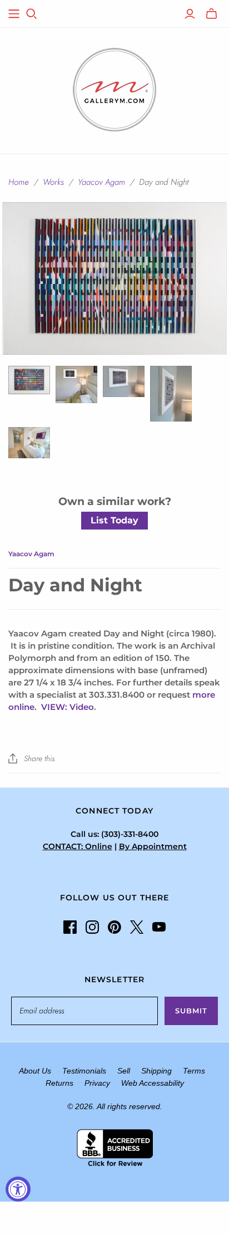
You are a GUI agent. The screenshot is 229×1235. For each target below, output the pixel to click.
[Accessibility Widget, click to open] (18, 1189)
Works (53, 182)
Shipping (156, 1070)
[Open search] (31, 13)
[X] (136, 927)
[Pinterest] (114, 927)
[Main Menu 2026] (13, 13)
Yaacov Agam (101, 182)
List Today (114, 520)
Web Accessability (152, 1083)
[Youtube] (159, 927)
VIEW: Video (67, 707)
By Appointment (153, 846)
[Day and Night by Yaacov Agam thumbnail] (29, 380)
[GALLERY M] (114, 88)
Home (18, 182)
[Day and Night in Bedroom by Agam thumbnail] (29, 442)
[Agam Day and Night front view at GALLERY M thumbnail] (76, 384)
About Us (35, 1070)
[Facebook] (70, 927)
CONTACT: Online (77, 846)
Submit (191, 1010)
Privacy (97, 1083)
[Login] (190, 14)
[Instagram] (92, 927)
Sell (123, 1070)
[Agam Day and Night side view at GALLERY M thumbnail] (171, 394)
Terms (194, 1070)
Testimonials (84, 1070)
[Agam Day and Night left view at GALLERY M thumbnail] (124, 381)
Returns (59, 1083)
